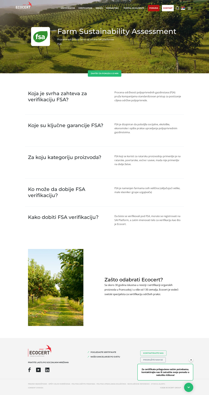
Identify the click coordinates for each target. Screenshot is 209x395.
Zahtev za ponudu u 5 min (104, 73)
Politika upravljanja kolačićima (111, 384)
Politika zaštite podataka (83, 384)
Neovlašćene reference (138, 384)
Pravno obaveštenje (37, 384)
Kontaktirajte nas (153, 353)
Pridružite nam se (153, 360)
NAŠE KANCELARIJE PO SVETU (105, 357)
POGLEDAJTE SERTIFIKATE (103, 352)
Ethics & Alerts (158, 384)
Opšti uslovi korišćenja (59, 384)
